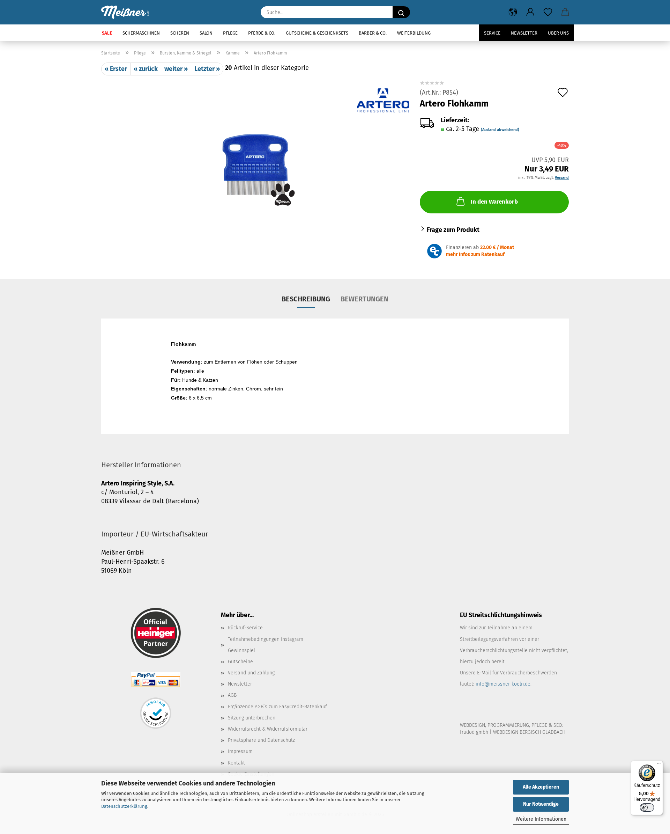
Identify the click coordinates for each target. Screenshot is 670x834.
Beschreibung (306, 299)
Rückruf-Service (245, 628)
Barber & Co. (373, 33)
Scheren (179, 33)
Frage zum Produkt (453, 230)
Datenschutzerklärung (124, 806)
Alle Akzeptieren (541, 787)
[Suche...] (401, 12)
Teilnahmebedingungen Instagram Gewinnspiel (265, 644)
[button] (513, 12)
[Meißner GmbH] (127, 12)
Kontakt (236, 763)
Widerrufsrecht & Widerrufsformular (267, 729)
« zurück (146, 69)
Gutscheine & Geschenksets (317, 33)
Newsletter (524, 33)
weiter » (176, 69)
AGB (232, 695)
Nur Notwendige (541, 804)
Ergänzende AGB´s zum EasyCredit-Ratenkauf (277, 707)
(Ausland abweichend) (500, 129)
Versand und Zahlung (251, 673)
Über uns (558, 33)
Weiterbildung (414, 33)
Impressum (240, 751)
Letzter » (207, 69)
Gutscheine (240, 662)
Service (492, 33)
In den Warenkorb (494, 201)
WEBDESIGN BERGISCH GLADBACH (529, 732)
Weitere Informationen (541, 819)
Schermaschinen (141, 33)
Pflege (230, 33)
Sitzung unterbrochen (251, 718)
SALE (107, 33)
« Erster (116, 69)
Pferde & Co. (261, 33)
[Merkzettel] (548, 12)
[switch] (647, 807)
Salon (206, 33)
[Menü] (659, 765)
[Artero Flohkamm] (255, 162)
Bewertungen (364, 299)
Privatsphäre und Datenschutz (261, 740)
